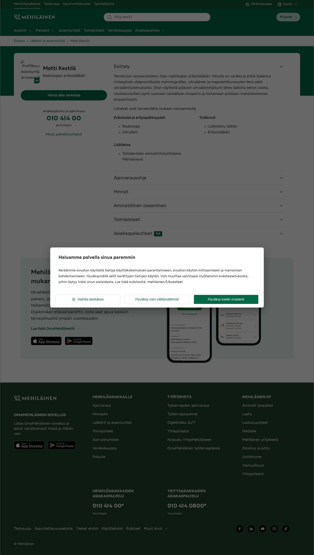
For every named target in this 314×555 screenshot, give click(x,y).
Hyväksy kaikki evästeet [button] (226, 299)
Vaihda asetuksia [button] (91, 299)
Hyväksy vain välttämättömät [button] (157, 299)
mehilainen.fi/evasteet (165, 282)
